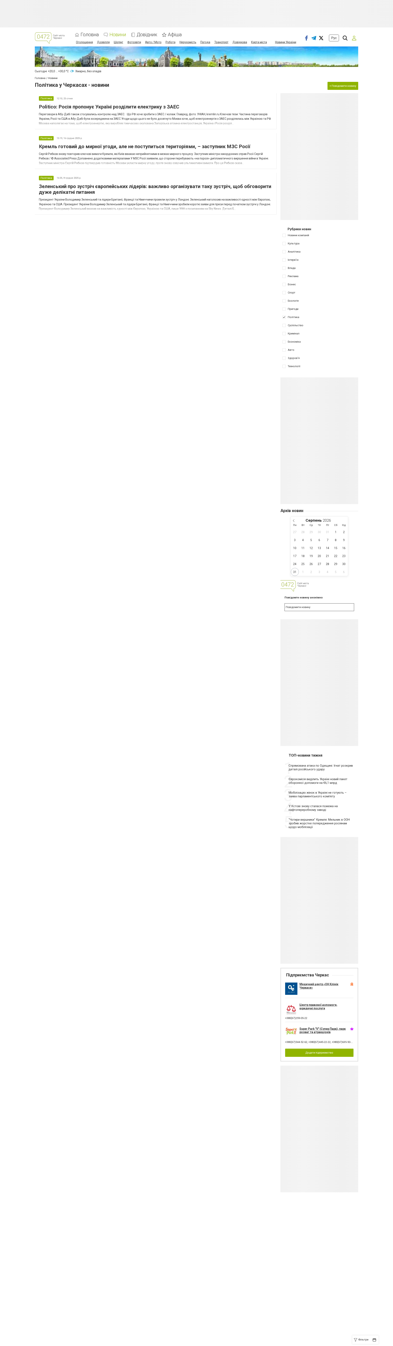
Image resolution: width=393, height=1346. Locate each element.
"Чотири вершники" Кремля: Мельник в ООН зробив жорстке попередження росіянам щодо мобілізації (319, 823)
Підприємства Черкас (307, 975)
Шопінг (118, 42)
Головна (90, 34)
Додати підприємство (319, 1052)
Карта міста (259, 42)
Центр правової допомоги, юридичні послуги (318, 1006)
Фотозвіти (134, 42)
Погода (205, 42)
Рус (334, 38)
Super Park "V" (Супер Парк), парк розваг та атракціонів (322, 1030)
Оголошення (84, 42)
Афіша (175, 34)
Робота (170, 42)
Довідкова (240, 42)
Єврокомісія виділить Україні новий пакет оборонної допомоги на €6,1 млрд (318, 781)
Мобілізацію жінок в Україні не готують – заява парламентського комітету (318, 794)
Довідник (147, 34)
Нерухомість (188, 42)
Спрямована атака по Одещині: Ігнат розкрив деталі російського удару (321, 767)
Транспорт (221, 42)
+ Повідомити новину (343, 85)
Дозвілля (103, 42)
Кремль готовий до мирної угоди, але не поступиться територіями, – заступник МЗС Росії (144, 146)
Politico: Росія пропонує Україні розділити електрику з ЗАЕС (109, 107)
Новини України (285, 42)
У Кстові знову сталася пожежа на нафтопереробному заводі (313, 808)
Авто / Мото (153, 42)
